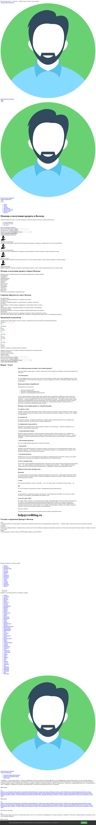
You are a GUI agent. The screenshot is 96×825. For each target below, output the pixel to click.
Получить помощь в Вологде (8, 227)
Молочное (6, 576)
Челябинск (6, 669)
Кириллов (6, 575)
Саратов (6, 645)
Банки (5, 205)
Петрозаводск (7, 635)
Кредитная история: (6, 232)
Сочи (5, 649)
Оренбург (6, 633)
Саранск (6, 644)
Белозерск (6, 567)
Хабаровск (6, 666)
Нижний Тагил (73, 794)
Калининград (7, 612)
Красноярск (7, 618)
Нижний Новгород (8, 626)
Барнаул (6, 598)
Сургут (5, 653)
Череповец (6, 584)
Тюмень (6, 661)
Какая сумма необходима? (7, 229)
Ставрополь (7, 650)
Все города (4, 590)
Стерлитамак (7, 652)
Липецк (6, 622)
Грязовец (6, 572)
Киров (5, 615)
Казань (5, 611)
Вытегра (6, 571)
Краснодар (6, 617)
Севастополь (7, 646)
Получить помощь (8, 209)
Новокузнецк (7, 627)
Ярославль (6, 673)
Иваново (6, 607)
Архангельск (85, 794)
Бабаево (6, 565)
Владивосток (29, 793)
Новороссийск (7, 629)
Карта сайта (7, 777)
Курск (5, 621)
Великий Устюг (8, 568)
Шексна (6, 586)
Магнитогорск (7, 623)
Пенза (5, 634)
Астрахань (6, 596)
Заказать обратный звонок (7, 2)
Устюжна (6, 582)
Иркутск (6, 610)
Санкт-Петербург (8, 642)
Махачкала (50, 793)
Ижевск (6, 608)
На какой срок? (4, 230)
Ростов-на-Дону (8, 638)
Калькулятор (7, 208)
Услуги (5, 204)
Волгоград (6, 602)
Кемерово (73, 793)
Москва (6, 625)
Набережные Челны (6, 794)
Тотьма (5, 580)
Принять (84, 822)
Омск (5, 631)
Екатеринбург (7, 606)
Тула (5, 660)
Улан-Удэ (6, 662)
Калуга (5, 614)
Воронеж (6, 604)
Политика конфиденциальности (12, 775)
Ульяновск (6, 664)
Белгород (6, 599)
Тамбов (5, 654)
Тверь (5, 656)
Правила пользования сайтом (11, 776)
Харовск (6, 583)
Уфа (5, 665)
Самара (5, 641)
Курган (5, 619)
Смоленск (6, 648)
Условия (6, 207)
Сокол (5, 579)
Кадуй (5, 573)
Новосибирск (7, 630)
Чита (5, 672)
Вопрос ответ (7, 211)
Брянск (5, 600)
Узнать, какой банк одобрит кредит (9, 233)
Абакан (5, 595)
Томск (5, 658)
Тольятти (6, 657)
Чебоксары (6, 668)
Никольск (6, 578)
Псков (5, 637)
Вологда (6, 212)
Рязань (5, 639)
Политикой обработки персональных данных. (69, 822)
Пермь (73, 792)
